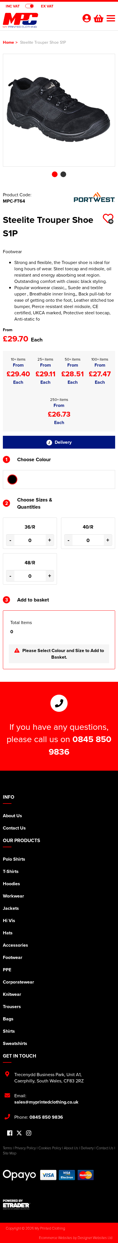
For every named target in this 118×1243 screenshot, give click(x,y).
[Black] (12, 479)
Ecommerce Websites (55, 1237)
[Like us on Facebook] (9, 1133)
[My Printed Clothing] (39, 21)
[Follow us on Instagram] (28, 1133)
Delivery (63, 442)
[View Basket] (98, 17)
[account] (86, 18)
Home (8, 42)
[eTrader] (59, 1204)
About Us (12, 815)
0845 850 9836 (46, 1117)
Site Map (9, 1153)
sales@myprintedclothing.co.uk (46, 1102)
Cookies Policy (49, 1147)
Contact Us (14, 828)
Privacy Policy (25, 1147)
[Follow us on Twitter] (19, 1133)
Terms (7, 1147)
